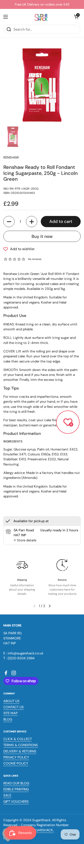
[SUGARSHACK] (41, 16)
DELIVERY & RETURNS (19, 751)
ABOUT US (11, 701)
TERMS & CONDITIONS (20, 745)
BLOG (7, 719)
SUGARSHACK (42, 830)
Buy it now (42, 236)
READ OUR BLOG (16, 783)
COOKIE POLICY (15, 763)
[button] (76, 16)
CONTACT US (13, 707)
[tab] (25, 540)
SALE (7, 795)
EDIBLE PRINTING (16, 789)
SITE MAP (10, 713)
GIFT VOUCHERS (16, 801)
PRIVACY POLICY (16, 757)
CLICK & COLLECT (17, 739)
